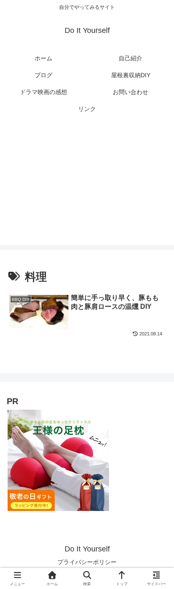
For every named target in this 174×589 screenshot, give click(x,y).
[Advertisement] (87, 186)
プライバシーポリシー (87, 562)
